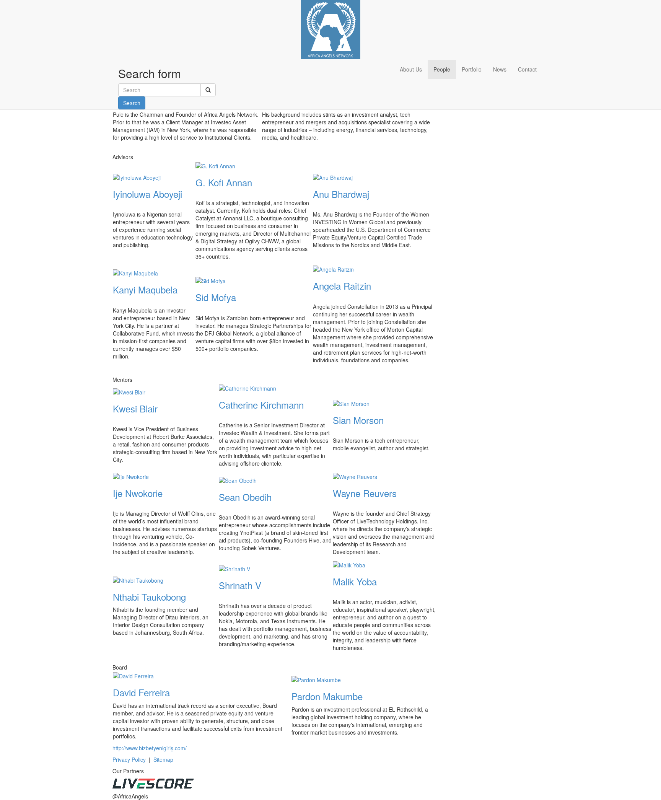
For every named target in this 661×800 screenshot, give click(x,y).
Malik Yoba (355, 581)
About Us (411, 69)
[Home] (330, 29)
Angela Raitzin (342, 285)
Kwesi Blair (135, 408)
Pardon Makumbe (327, 696)
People (441, 69)
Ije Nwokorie (138, 493)
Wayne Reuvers (365, 493)
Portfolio (472, 69)
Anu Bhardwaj (341, 193)
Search (131, 103)
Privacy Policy (129, 759)
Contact (527, 69)
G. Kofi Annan (223, 182)
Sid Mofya (215, 297)
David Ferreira (141, 692)
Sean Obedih (245, 496)
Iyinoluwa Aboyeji (147, 193)
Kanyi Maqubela (145, 289)
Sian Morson (358, 420)
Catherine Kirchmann (261, 404)
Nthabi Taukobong (149, 596)
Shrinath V (240, 585)
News (499, 69)
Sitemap (163, 759)
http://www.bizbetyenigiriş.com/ (149, 748)
